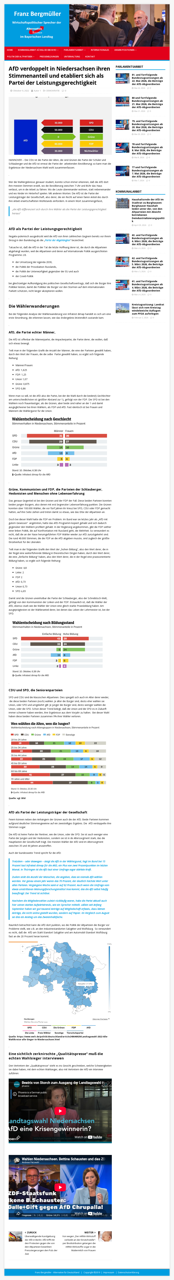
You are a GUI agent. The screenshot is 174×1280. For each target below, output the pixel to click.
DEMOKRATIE (53, 90)
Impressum (108, 1272)
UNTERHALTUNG (72, 56)
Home (10, 50)
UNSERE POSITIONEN (124, 50)
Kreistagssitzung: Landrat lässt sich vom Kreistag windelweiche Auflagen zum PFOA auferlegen (148, 309)
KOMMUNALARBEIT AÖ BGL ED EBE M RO (37, 50)
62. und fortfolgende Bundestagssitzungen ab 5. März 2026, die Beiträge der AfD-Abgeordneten (147, 263)
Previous (8, 24)
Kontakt (90, 56)
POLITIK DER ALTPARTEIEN (19, 56)
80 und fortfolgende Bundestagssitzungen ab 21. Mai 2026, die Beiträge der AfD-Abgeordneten (147, 102)
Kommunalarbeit (129, 191)
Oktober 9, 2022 (21, 90)
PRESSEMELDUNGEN (49, 56)
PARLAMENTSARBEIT (73, 50)
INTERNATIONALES (100, 50)
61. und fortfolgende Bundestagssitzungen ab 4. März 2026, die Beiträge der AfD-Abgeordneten (147, 286)
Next (165, 24)
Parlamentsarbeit (129, 67)
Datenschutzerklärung (128, 1272)
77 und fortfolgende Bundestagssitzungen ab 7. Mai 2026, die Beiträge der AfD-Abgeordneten (147, 172)
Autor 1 (37, 90)
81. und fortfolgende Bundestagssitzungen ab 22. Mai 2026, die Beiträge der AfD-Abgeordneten (147, 79)
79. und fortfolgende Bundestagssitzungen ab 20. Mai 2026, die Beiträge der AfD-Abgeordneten (147, 125)
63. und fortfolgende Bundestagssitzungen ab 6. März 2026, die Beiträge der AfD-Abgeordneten (147, 239)
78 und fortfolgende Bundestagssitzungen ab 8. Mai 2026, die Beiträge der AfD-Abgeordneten (147, 149)
